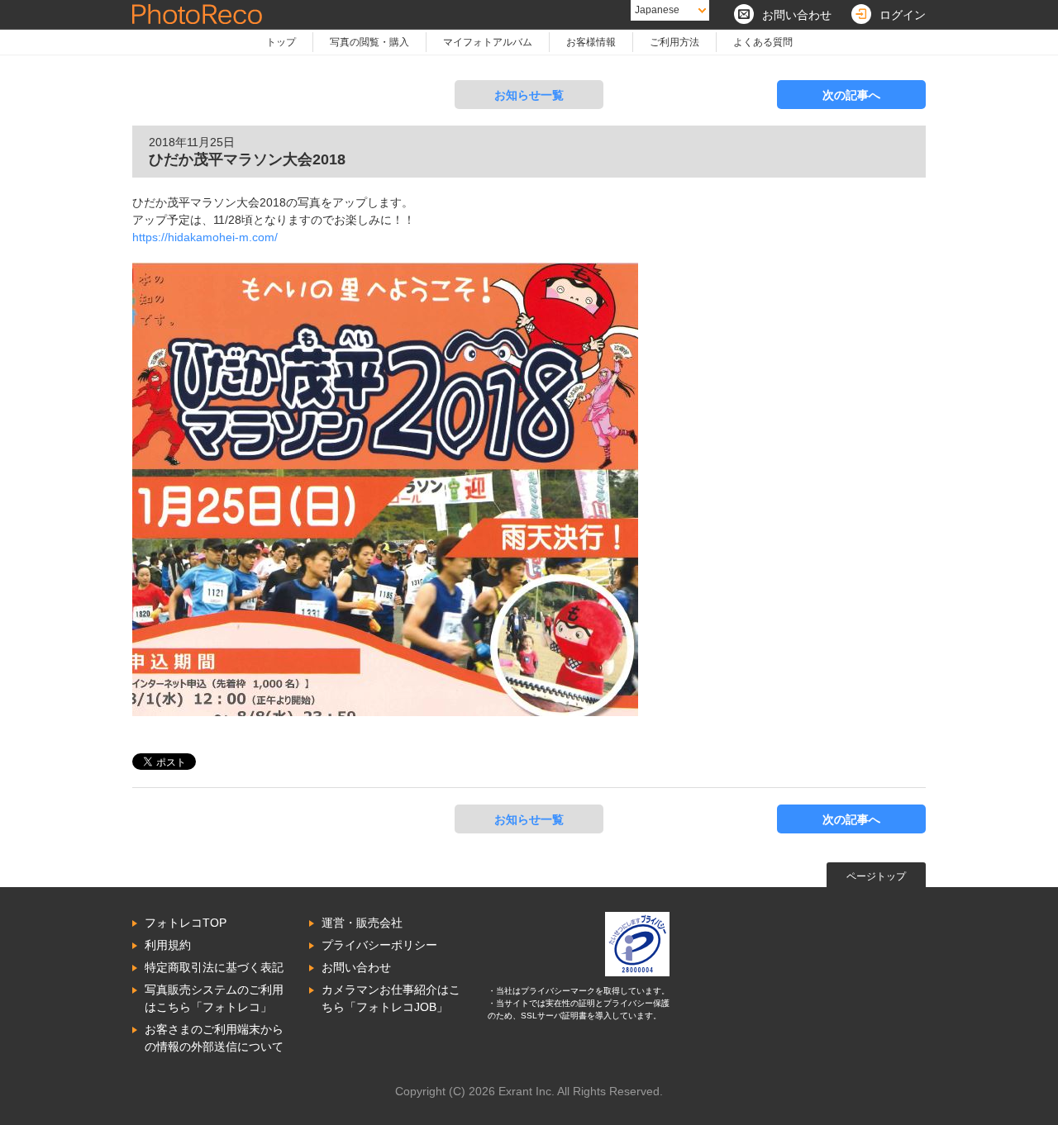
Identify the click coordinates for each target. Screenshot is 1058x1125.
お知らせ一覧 (529, 95)
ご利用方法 (674, 42)
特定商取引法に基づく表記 (214, 967)
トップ (281, 42)
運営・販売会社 (362, 922)
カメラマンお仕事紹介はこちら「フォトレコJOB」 (391, 998)
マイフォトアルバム (487, 42)
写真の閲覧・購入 (369, 42)
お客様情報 (591, 42)
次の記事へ (851, 95)
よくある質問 (763, 42)
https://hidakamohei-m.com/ (205, 237)
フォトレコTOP (185, 922)
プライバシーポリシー (379, 945)
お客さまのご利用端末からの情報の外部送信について (214, 1038)
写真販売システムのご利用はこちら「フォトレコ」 (214, 998)
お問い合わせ (356, 967)
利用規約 (168, 945)
